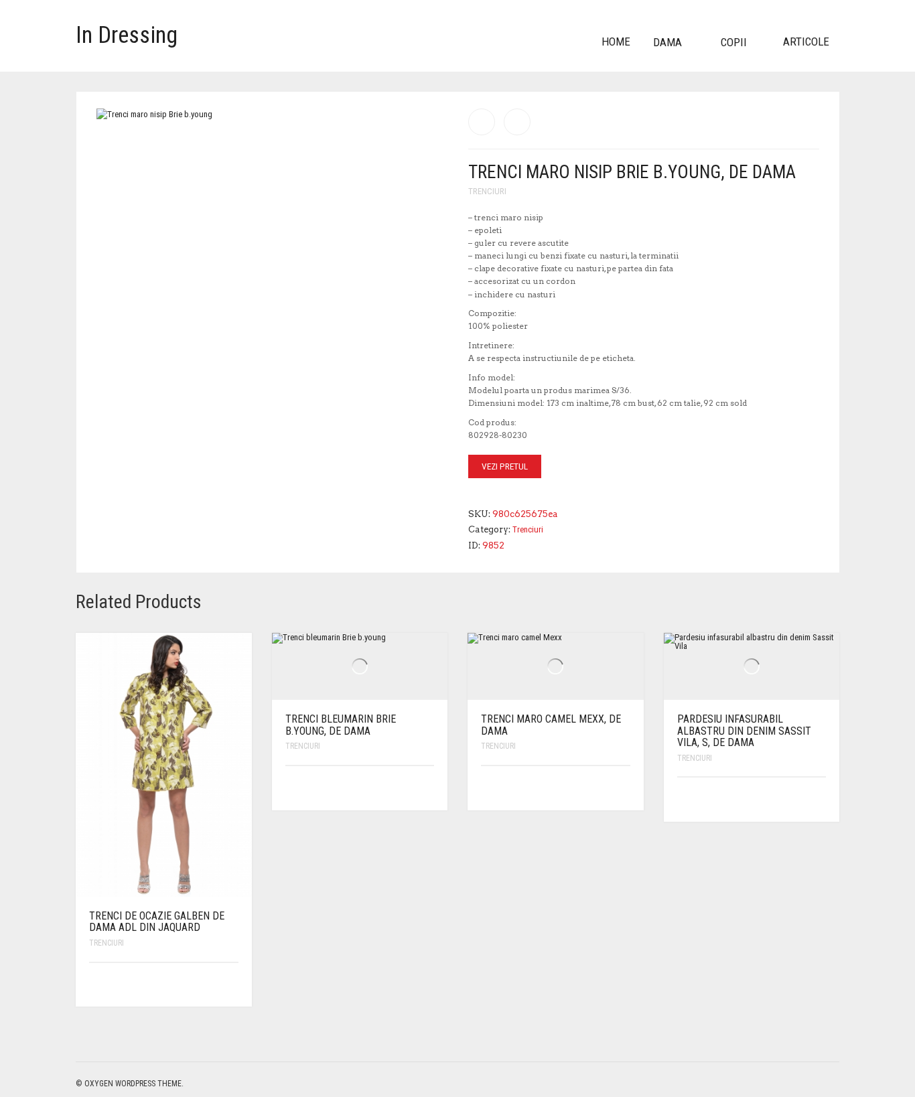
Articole (806, 41)
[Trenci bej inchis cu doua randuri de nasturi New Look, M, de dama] (481, 121)
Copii (734, 42)
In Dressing (127, 35)
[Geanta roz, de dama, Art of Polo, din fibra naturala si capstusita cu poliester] (517, 121)
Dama (667, 42)
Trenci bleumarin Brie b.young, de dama (340, 725)
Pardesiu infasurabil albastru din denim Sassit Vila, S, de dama (744, 731)
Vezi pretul (505, 466)
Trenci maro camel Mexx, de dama (551, 725)
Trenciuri (487, 191)
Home (616, 41)
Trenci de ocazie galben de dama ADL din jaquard (156, 921)
